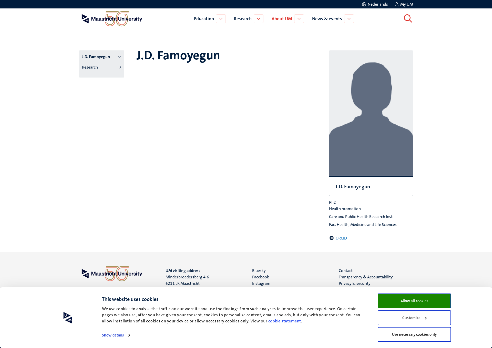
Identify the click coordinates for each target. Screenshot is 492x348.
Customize (411, 317)
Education (204, 19)
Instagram (261, 283)
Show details (113, 335)
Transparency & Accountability (366, 277)
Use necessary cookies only (414, 334)
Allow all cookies (414, 300)
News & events (327, 19)
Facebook (260, 277)
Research (243, 19)
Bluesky (259, 270)
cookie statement (284, 321)
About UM (282, 19)
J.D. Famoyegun (96, 56)
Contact (346, 270)
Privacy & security (355, 283)
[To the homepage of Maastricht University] (112, 19)
